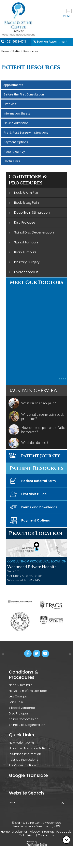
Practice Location (35, 533)
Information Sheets (16, 113)
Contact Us (46, 835)
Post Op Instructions (23, 759)
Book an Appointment (52, 42)
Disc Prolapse (24, 222)
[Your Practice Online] (36, 843)
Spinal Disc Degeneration (34, 232)
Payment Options (15, 142)
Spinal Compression (23, 719)
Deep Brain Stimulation (32, 212)
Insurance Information (25, 754)
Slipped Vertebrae (22, 708)
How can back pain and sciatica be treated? (43, 429)
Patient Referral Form (38, 481)
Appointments (13, 85)
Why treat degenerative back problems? (42, 416)
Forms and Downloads (39, 507)
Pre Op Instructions (22, 765)
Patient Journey (14, 151)
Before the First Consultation (23, 94)
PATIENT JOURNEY (40, 456)
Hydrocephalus (26, 272)
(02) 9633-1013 (15, 42)
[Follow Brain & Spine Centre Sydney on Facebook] (28, 653)
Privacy (34, 832)
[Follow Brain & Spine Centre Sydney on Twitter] (36, 653)
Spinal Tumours (26, 242)
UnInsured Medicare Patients (29, 748)
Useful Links (11, 161)
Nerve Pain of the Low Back (28, 691)
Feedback (63, 832)
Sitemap (48, 832)
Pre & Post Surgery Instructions (25, 132)
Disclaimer (19, 832)
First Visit (9, 104)
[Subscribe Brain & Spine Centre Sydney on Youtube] (45, 653)
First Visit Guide (34, 494)
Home (5, 51)
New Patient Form (21, 742)
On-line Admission (15, 123)
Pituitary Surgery (27, 262)
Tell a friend (27, 835)
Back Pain (16, 702)
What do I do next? (34, 442)
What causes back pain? (38, 403)
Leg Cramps (18, 696)
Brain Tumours (25, 252)
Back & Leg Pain (26, 202)
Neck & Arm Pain (26, 192)
